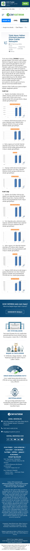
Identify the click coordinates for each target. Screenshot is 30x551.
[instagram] (22, 439)
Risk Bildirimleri (14, 526)
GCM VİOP (9, 450)
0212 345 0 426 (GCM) (10, 428)
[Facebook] (8, 439)
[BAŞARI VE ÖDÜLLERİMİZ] (15, 347)
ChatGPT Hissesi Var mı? (12, 468)
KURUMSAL (14, 454)
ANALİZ (21, 452)
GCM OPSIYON (19, 447)
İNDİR (25, 3)
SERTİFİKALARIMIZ (15, 398)
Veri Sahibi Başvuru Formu (20, 533)
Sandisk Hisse (9, 474)
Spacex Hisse (9, 472)
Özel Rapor (19, 27)
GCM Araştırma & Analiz (12, 47)
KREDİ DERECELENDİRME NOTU (15, 376)
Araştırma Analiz (8, 27)
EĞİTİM (14, 452)
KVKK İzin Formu (23, 531)
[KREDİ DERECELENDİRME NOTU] (15, 369)
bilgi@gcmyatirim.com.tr (11, 432)
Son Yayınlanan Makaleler (12, 459)
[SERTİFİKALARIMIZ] (15, 392)
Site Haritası (23, 526)
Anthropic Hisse (19, 472)
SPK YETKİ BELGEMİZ (15, 331)
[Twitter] (11, 439)
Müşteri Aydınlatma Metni (9, 531)
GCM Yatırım (6, 541)
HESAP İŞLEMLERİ (14, 457)
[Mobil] (3, 15)
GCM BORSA (18, 450)
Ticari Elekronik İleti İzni (9, 533)
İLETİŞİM (7, 452)
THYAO (16, 58)
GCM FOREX (8, 447)
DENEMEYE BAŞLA (15, 312)
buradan (18, 549)
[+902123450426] (23, 9)
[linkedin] (18, 439)
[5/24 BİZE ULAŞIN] (20, 9)
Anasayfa (5, 523)
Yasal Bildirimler (13, 523)
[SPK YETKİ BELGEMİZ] (15, 324)
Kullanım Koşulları (16, 525)
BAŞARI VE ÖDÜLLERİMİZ (15, 353)
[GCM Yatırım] (15, 16)
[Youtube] (15, 439)
